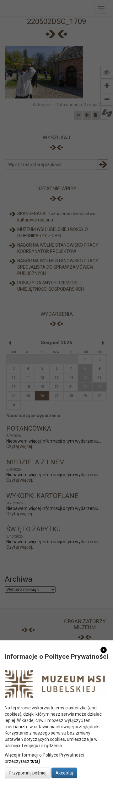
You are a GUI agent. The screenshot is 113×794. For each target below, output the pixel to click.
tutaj (35, 761)
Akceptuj (64, 772)
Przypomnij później (27, 772)
